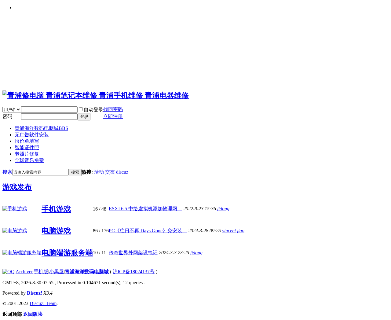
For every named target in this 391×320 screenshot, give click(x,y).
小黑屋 (56, 271)
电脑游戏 (56, 231)
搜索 (7, 172)
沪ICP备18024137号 (134, 271)
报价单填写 (27, 141)
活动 (99, 172)
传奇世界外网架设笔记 (133, 252)
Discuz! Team (43, 303)
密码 (7, 116)
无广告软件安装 (32, 134)
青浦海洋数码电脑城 (41, 128)
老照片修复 (27, 153)
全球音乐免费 (29, 160)
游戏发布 (17, 187)
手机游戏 (56, 209)
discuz (122, 172)
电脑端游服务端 (67, 253)
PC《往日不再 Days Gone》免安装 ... (148, 230)
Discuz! (34, 293)
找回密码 (113, 109)
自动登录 (93, 109)
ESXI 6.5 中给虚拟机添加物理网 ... (145, 208)
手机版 (41, 271)
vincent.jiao (233, 230)
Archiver (24, 271)
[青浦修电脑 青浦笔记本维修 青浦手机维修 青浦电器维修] (95, 95)
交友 (110, 172)
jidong (223, 208)
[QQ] (8, 271)
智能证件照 (27, 147)
